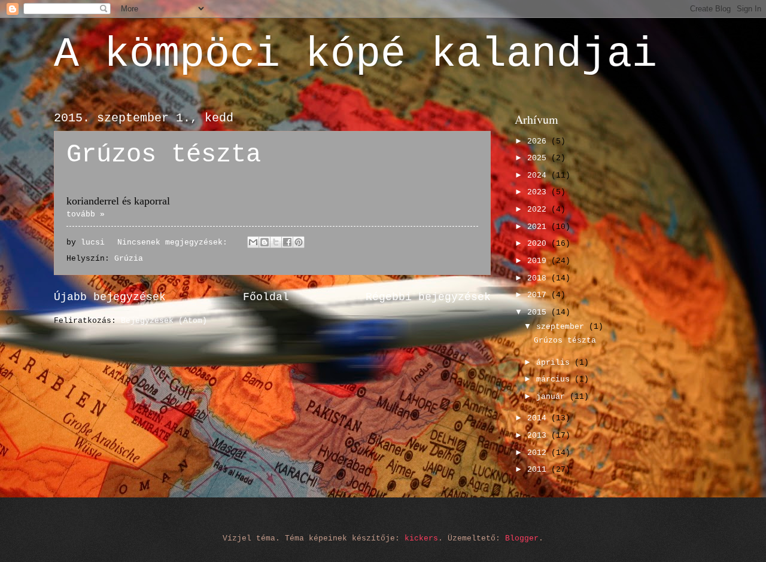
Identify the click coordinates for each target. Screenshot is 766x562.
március (555, 379)
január (553, 396)
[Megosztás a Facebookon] (287, 242)
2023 (539, 192)
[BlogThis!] (264, 242)
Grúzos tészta (163, 154)
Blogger (522, 538)
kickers (421, 538)
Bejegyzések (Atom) (164, 320)
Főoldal (266, 297)
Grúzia (128, 258)
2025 (539, 158)
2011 (539, 469)
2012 (539, 452)
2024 (539, 175)
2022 (539, 209)
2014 (539, 418)
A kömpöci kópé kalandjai (355, 54)
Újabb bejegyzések (110, 297)
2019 (539, 260)
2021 (539, 226)
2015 (539, 312)
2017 (539, 295)
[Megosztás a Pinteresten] (299, 242)
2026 (539, 141)
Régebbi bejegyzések (428, 297)
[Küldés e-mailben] (253, 242)
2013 (539, 435)
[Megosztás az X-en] (276, 242)
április (555, 362)
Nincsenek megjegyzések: (174, 242)
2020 (539, 243)
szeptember (562, 326)
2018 (539, 278)
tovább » (85, 214)
